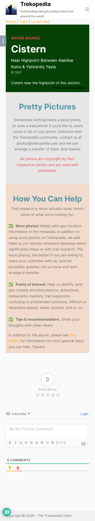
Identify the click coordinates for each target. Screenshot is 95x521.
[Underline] (20, 442)
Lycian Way (40, 21)
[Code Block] (47, 442)
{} (57, 442)
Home (11, 21)
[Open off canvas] (87, 9)
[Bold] (10, 442)
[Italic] (15, 442)
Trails (23, 21)
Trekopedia (35, 4)
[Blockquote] (41, 442)
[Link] (52, 442)
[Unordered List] (36, 442)
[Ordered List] (31, 442)
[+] (63, 442)
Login (84, 414)
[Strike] (25, 442)
